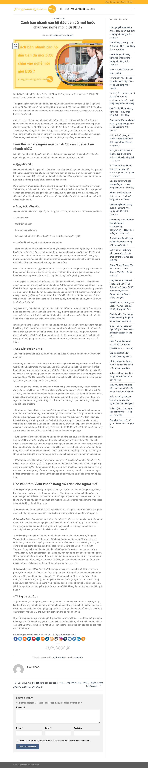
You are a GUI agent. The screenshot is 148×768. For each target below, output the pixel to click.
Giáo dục (90, 9)
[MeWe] (38, 639)
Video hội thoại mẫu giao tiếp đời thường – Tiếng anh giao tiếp (121, 412)
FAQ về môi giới (78, 9)
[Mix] (43, 639)
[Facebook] (16, 639)
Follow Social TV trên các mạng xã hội (122, 71)
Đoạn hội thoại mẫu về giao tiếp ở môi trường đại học (122, 423)
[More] (83, 639)
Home (66, 9)
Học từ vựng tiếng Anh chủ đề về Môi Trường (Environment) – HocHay (121, 344)
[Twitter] (20, 639)
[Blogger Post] (52, 639)
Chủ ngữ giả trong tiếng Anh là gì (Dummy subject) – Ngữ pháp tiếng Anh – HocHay (122, 32)
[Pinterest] (34, 639)
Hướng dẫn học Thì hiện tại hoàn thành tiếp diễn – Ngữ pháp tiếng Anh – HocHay (122, 83)
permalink (79, 657)
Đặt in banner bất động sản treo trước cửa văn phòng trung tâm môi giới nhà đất (121, 255)
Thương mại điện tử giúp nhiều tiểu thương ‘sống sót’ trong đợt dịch (121, 241)
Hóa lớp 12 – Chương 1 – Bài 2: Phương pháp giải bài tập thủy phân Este (122, 306)
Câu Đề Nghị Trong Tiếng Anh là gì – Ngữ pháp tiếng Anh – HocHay (122, 46)
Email (48, 728)
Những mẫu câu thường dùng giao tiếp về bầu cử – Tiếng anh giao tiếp (121, 364)
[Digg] (47, 639)
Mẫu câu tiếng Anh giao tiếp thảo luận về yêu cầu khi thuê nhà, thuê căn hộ (121, 388)
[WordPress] (56, 639)
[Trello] (79, 639)
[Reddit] (25, 639)
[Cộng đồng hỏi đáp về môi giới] (35, 9)
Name (19, 728)
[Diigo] (74, 639)
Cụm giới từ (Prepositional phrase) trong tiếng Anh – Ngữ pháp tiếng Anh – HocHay (122, 125)
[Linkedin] (29, 639)
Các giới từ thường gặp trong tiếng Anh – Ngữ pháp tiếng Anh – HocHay (122, 184)
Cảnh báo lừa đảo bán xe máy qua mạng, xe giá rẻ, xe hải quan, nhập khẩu (121, 317)
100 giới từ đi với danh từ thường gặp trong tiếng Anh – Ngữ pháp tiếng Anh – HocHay (122, 155)
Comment (20, 707)
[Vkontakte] (70, 639)
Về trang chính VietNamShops (26, 765)
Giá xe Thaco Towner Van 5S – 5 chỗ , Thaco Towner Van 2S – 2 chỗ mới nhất (122, 270)
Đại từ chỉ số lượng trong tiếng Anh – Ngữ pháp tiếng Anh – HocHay (121, 111)
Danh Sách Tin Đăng (124, 2)
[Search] (61, 9)
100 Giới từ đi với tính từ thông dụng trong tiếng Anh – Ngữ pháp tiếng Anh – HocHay (122, 170)
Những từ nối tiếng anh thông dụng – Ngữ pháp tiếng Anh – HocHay (121, 196)
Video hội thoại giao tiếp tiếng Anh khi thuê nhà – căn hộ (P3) (121, 376)
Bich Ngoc (69, 35)
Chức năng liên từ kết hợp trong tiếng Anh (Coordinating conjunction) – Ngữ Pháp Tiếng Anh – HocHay (122, 226)
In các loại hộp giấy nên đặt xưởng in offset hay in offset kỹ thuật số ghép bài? (122, 331)
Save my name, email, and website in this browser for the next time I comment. (55, 740)
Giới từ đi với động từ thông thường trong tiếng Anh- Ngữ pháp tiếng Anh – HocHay (121, 140)
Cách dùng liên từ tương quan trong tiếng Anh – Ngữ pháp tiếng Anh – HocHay (121, 209)
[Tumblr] (65, 639)
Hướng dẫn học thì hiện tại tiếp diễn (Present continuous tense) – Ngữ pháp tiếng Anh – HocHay (122, 98)
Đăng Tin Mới (110, 2)
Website (78, 728)
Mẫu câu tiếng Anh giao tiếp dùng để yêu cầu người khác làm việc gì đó (122, 400)
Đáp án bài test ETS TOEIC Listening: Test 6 (121, 355)
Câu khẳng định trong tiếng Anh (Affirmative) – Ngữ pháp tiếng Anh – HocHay (121, 59)
